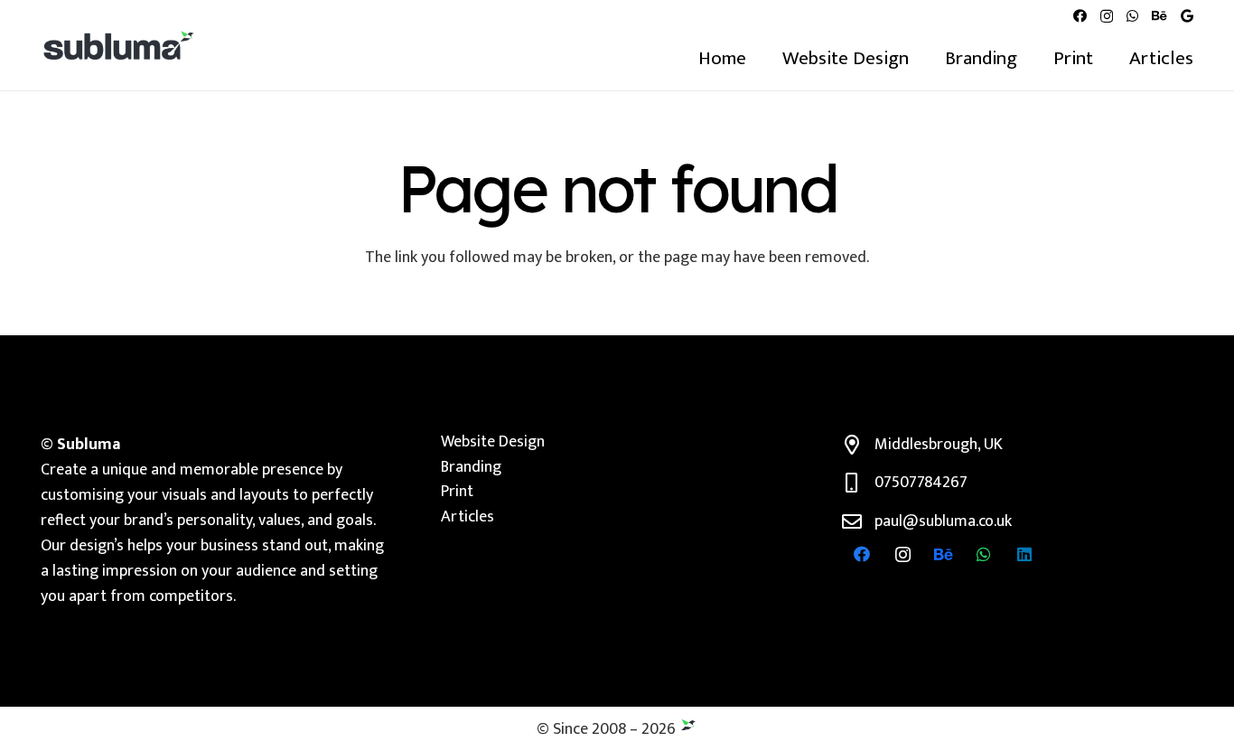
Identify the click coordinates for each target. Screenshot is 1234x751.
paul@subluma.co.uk (943, 521)
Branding (471, 467)
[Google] (1187, 16)
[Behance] (1159, 16)
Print (457, 491)
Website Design (493, 441)
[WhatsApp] (1132, 16)
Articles (467, 516)
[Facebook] (1080, 16)
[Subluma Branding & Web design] (119, 45)
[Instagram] (1106, 16)
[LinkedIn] (1025, 554)
